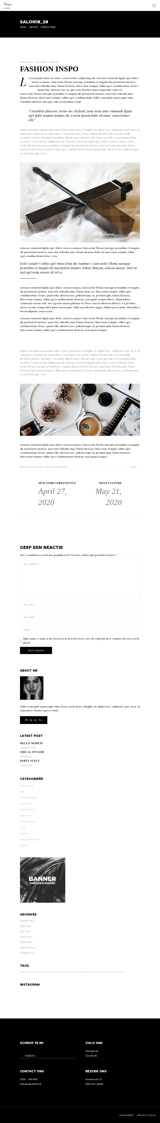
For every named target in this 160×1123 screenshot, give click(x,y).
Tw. (40, 719)
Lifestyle (33, 26)
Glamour (26, 804)
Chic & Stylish (32, 752)
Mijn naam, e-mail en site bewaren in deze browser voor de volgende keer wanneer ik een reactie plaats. (81, 640)
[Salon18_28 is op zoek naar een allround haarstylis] (80, 994)
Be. (31, 719)
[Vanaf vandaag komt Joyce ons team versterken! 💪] (80, 991)
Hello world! (31, 743)
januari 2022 (27, 920)
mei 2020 (25, 931)
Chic (22, 792)
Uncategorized (30, 839)
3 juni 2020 (26, 756)
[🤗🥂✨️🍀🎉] (120, 994)
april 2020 (26, 936)
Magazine (52, 972)
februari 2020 (27, 947)
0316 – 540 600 (29, 1079)
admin (42, 62)
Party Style (30, 760)
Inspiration (27, 809)
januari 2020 (27, 952)
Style (121, 972)
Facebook (91, 1055)
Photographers (56, 467)
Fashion (40, 972)
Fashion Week (28, 798)
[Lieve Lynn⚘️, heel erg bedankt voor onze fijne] (120, 991)
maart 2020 (26, 942)
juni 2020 (25, 926)
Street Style (28, 822)
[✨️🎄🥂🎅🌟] (40, 998)
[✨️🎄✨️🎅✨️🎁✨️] (120, 998)
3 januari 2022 (28, 747)
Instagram (91, 1050)
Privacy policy (146, 1115)
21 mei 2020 (26, 62)
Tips (22, 827)
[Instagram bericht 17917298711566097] (80, 998)
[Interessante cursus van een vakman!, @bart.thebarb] (40, 994)
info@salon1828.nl (30, 1083)
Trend (24, 833)
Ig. (35, 719)
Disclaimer (126, 1115)
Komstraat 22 (93, 1079)
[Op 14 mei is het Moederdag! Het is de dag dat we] (40, 991)
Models (40, 467)
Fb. (26, 719)
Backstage (27, 467)
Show (96, 972)
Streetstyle (109, 972)
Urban (24, 845)
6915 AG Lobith (94, 1083)
